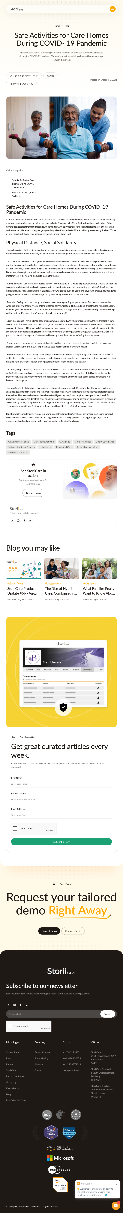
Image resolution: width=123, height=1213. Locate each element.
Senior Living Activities (87, 447)
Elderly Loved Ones (105, 441)
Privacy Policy (41, 1058)
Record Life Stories (15, 1076)
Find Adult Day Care (16, 1100)
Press (9, 1058)
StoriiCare (11, 1070)
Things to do (45, 447)
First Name (16, 777)
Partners (10, 1064)
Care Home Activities (44, 441)
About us (38, 1064)
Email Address (18, 809)
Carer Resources (83, 441)
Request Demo (49, 930)
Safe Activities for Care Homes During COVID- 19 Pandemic (23, 184)
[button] (113, 9)
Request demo (33, 492)
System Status (13, 1052)
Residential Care (64, 447)
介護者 (50, 75)
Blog (67, 25)
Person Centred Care (18, 452)
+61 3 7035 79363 (72, 1064)
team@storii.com (71, 1070)
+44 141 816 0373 (72, 1058)
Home (57, 25)
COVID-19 (64, 441)
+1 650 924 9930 (71, 1052)
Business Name (18, 793)
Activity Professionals (18, 441)
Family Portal (12, 1088)
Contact (38, 1070)
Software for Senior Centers (21, 447)
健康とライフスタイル (21, 83)
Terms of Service (42, 1052)
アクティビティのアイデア (24, 75)
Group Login (12, 1082)
